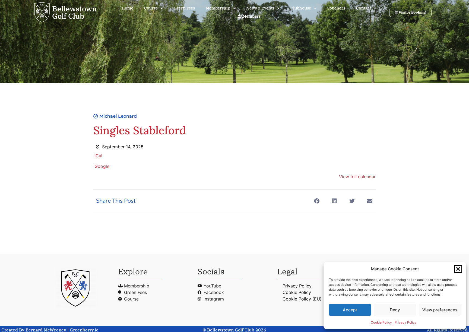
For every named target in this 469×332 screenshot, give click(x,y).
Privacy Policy (406, 322)
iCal (98, 155)
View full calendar (357, 176)
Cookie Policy (381, 322)
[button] (458, 269)
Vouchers (336, 8)
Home (127, 8)
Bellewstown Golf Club (74, 12)
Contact (363, 8)
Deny (395, 309)
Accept (350, 309)
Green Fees (184, 8)
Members (252, 16)
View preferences (439, 309)
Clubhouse (300, 8)
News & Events (260, 8)
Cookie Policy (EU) (302, 299)
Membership (218, 8)
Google (101, 166)
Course (151, 8)
